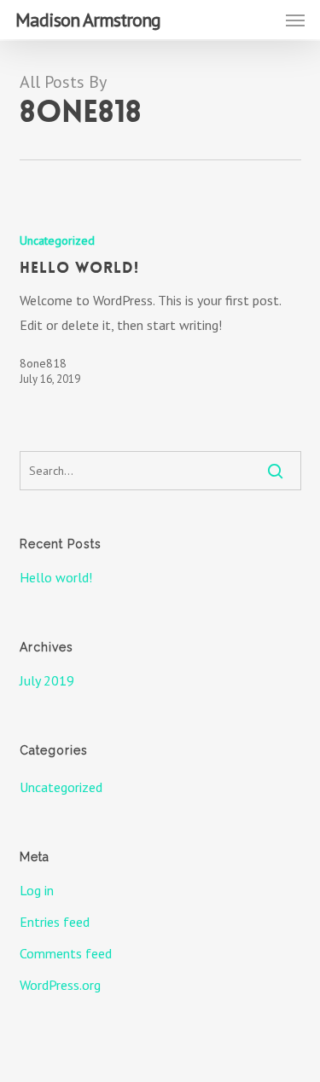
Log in (37, 890)
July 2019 (47, 680)
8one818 (43, 363)
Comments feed (66, 953)
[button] (295, 19)
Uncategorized (57, 240)
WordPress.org (60, 984)
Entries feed (55, 921)
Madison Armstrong (87, 19)
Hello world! (56, 577)
